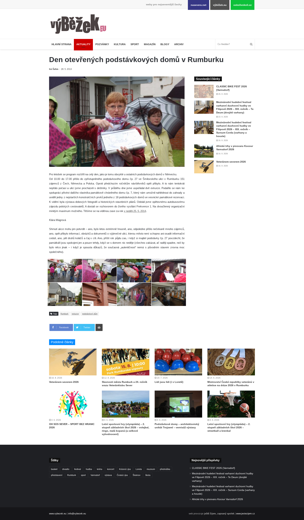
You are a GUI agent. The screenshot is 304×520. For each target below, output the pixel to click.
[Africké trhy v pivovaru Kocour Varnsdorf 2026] (204, 151)
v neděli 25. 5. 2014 (135, 210)
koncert (110, 469)
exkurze (75, 314)
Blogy (164, 44)
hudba (89, 469)
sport (83, 475)
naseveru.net (198, 5)
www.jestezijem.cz (245, 513)
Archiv (178, 44)
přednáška (165, 469)
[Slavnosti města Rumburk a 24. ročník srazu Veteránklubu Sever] (125, 362)
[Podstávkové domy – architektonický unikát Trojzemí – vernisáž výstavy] (178, 404)
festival (77, 469)
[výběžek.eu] (79, 24)
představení (56, 475)
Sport (135, 44)
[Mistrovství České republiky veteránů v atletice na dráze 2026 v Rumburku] (231, 362)
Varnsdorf (95, 475)
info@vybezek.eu (77, 513)
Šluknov (136, 475)
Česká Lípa (122, 475)
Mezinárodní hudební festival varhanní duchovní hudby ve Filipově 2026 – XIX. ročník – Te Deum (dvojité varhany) (222, 477)
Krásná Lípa (125, 469)
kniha (99, 469)
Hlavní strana (61, 44)
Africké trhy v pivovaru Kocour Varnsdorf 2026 (217, 499)
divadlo (65, 469)
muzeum (151, 469)
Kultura (120, 44)
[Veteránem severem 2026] (204, 166)
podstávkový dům (89, 314)
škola (147, 475)
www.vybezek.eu (57, 513)
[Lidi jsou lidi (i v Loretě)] (178, 362)
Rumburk (64, 314)
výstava (108, 475)
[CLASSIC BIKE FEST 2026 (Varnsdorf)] (204, 91)
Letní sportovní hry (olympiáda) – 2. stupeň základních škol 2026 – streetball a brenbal (228, 427)
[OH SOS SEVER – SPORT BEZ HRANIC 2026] (73, 404)
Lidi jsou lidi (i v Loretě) (169, 382)
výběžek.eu (220, 5)
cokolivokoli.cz (242, 5)
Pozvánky (102, 44)
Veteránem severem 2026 (231, 161)
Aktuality (83, 44)
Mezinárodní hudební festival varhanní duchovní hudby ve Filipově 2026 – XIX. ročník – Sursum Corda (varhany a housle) (233, 129)
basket (54, 469)
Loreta (139, 469)
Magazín (150, 44)
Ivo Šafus (53, 69)
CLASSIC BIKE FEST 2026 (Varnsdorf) (213, 468)
